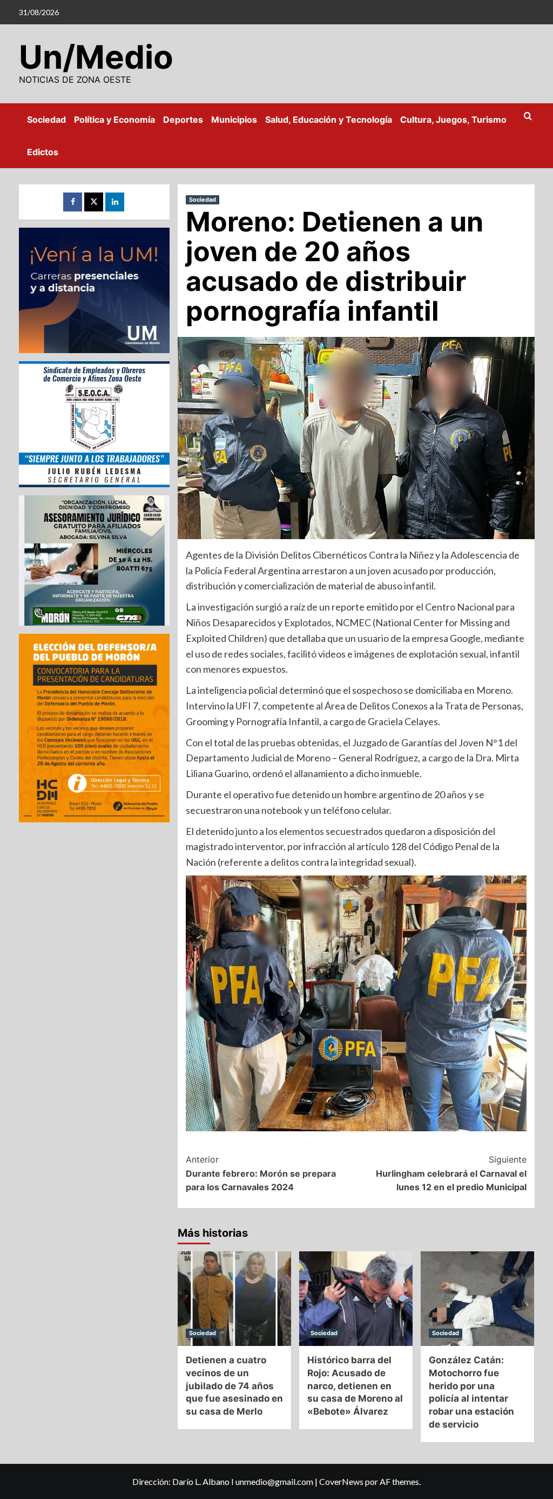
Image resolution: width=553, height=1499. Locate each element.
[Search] (528, 116)
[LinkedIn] (114, 202)
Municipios (234, 119)
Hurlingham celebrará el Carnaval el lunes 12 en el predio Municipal (451, 1173)
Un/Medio (96, 56)
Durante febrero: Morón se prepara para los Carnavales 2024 (261, 1173)
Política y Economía (114, 119)
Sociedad (46, 119)
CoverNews (341, 1481)
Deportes (183, 119)
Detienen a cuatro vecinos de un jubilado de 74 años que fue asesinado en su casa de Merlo (234, 1386)
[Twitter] (93, 202)
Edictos (42, 152)
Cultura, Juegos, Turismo (453, 119)
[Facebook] (72, 202)
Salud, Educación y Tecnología (328, 119)
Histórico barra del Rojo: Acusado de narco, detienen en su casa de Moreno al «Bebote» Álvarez (355, 1386)
